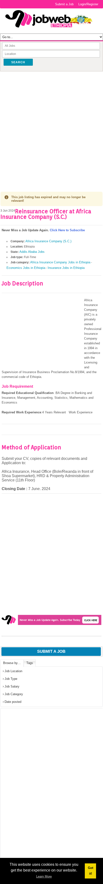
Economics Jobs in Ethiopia (25, 268)
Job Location (13, 671)
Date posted (13, 702)
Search (18, 62)
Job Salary (12, 686)
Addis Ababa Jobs (32, 252)
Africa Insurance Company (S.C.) (48, 241)
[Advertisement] (51, 126)
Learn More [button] (44, 876)
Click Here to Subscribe (67, 230)
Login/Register (88, 4)
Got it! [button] (90, 870)
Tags (29, 663)
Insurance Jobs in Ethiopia (66, 268)
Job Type (11, 679)
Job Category (14, 694)
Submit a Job (64, 4)
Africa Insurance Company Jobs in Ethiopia (60, 262)
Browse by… (12, 663)
